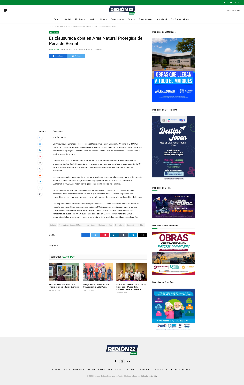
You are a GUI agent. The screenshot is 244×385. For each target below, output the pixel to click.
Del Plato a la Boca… (180, 19)
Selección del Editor (135, 225)
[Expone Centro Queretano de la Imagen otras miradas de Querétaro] (64, 272)
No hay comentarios (84, 50)
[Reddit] (39, 175)
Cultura (131, 19)
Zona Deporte (145, 19)
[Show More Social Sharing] (88, 56)
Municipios (80, 19)
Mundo (103, 19)
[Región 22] (122, 10)
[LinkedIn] (39, 150)
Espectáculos (117, 19)
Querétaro (119, 225)
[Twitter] (39, 143)
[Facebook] (39, 137)
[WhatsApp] (39, 187)
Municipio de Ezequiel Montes (71, 225)
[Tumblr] (39, 168)
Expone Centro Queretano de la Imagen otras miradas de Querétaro (64, 285)
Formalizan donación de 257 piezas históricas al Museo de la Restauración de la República (131, 286)
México (92, 19)
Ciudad (67, 19)
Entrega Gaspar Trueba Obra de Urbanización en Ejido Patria (96, 285)
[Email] (39, 162)
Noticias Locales (105, 225)
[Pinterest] (39, 156)
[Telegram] (39, 181)
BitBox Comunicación (149, 376)
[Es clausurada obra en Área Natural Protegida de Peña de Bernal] (98, 93)
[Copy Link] (39, 193)
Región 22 (55, 50)
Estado (57, 19)
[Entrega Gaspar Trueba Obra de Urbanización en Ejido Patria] (98, 272)
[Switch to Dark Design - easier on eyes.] (235, 2)
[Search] (239, 2)
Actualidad (161, 19)
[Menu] (5, 10)
